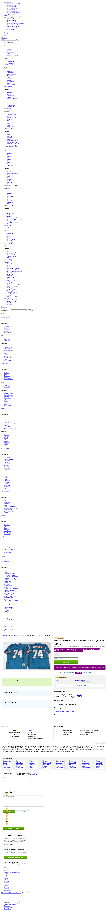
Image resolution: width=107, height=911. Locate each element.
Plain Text (102, 743)
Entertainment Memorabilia (14, 219)
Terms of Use (7, 909)
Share (79, 672)
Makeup (9, 179)
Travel (9, 295)
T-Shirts (30, 730)
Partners (6, 878)
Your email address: (9, 844)
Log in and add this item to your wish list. (15, 864)
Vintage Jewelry (11, 256)
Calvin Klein (10, 75)
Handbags (6, 227)
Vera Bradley (10, 242)
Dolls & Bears (11, 277)
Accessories (10, 52)
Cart (5, 35)
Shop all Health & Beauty (11, 185)
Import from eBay (12, 8)
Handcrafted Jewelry (12, 255)
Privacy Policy (8, 907)
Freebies (9, 304)
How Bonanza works (13, 26)
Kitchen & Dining (12, 142)
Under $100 (11, 61)
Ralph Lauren (11, 84)
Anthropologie (11, 71)
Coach (9, 235)
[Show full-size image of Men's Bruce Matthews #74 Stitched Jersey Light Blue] (27, 656)
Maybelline (10, 200)
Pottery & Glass (11, 221)
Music (9, 283)
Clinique (9, 193)
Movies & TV (11, 279)
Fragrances (10, 174)
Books (9, 267)
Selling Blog (7, 872)
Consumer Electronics (13, 274)
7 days (18, 852)
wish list (33, 774)
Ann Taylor (10, 72)
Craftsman (10, 153)
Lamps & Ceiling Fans (13, 143)
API (5, 870)
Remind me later (69, 672)
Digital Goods (11, 276)
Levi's (9, 123)
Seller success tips (12, 21)
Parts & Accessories (12, 286)
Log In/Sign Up (8, 619)
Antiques (9, 215)
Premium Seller (62, 677)
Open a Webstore (11, 14)
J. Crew (9, 78)
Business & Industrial (13, 268)
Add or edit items (11, 5)
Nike (8, 83)
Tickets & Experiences (13, 292)
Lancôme (9, 197)
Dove (8, 194)
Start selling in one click (13, 3)
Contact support (11, 20)
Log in (6, 32)
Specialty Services (12, 289)
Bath (8, 134)
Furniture (9, 137)
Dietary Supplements (12, 173)
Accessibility (7, 906)
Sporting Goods (11, 291)
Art (8, 212)
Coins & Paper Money (13, 218)
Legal (5, 876)
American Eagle (11, 114)
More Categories (8, 264)
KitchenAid (10, 160)
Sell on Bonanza (8, 2)
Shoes (9, 50)
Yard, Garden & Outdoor (14, 145)
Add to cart (66, 662)
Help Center (7, 627)
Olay (8, 203)
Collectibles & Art (9, 205)
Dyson (9, 157)
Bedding (9, 136)
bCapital (6, 882)
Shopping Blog (16, 872)
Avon (8, 191)
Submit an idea (11, 29)
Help (5, 15)
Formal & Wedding (12, 55)
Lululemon (10, 80)
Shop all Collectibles (9, 225)
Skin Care (10, 182)
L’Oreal (9, 199)
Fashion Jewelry (11, 252)
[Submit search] (21, 17)
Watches (9, 259)
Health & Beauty (8, 165)
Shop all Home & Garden (11, 146)
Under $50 (11, 63)
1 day (7, 852)
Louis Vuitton (11, 239)
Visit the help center (12, 18)
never (24, 852)
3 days (13, 852)
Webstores (6, 881)
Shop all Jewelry (8, 261)
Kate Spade (10, 238)
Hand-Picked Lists (12, 300)
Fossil (8, 236)
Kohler (9, 162)
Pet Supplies (10, 288)
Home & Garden (8, 128)
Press (5, 879)
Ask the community (12, 27)
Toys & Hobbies (11, 294)
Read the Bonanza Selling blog (15, 23)
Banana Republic (11, 74)
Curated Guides (11, 301)
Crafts (9, 216)
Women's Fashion (8, 42)
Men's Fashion (8, 86)
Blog (5, 632)
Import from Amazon (12, 6)
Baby (8, 265)
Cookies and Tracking (10, 904)
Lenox (9, 163)
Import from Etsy (11, 9)
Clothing (9, 49)
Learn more (80, 668)
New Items (10, 303)
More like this (88, 672)
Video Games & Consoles (14, 297)
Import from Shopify (12, 11)
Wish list (58, 672)
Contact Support (8, 629)
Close (32, 310)
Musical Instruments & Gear (14, 285)
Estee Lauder (10, 196)
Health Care (10, 177)
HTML (97, 743)
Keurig (9, 159)
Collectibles (10, 213)
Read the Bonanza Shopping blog (16, 24)
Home (3, 635)
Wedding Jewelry (12, 258)
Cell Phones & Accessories (14, 271)
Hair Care (10, 176)
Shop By (6, 298)
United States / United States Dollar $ (11, 893)
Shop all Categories (9, 282)
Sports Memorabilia (12, 222)
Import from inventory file (14, 12)
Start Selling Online (9, 626)
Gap (8, 77)
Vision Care (10, 183)
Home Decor (10, 139)
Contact (6, 873)
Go (29, 310)
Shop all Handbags (9, 244)
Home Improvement (12, 140)
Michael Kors (11, 81)
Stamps (9, 224)
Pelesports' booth (11, 635)
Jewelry (6, 245)
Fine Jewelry (10, 253)
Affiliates (6, 869)
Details (79, 695)
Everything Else (11, 280)
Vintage (9, 53)
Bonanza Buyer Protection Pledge (65, 711)
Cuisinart (9, 154)
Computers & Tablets (13, 273)
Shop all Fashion (8, 64)
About (5, 867)
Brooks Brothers (11, 117)
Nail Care (9, 180)
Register (6, 33)
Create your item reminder (15, 857)
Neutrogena (10, 202)
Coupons (6, 262)
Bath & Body (10, 171)
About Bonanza (8, 630)
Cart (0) (6, 618)
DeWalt (9, 156)
